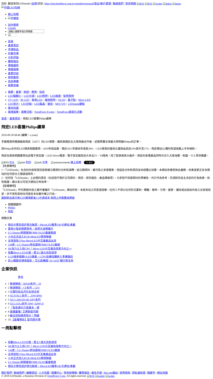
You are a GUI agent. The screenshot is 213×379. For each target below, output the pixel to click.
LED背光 (13, 104)
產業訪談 (13, 73)
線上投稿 (13, 14)
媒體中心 (56, 372)
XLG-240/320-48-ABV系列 (25, 299)
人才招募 (44, 372)
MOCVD (60, 104)
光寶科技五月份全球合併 (24, 291)
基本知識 (13, 108)
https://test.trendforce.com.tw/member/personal (68, 3)
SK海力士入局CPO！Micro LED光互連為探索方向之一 (40, 248)
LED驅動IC (14, 96)
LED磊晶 (39, 104)
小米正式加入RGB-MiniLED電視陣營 (29, 236)
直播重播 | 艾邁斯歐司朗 (24, 311)
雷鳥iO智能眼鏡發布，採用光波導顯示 (30, 228)
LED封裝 (26, 104)
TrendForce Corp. (56, 376)
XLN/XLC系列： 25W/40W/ (26, 295)
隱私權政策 (138, 372)
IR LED (24, 100)
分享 (45, 162)
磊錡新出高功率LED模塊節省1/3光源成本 (25, 197)
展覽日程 (26, 111)
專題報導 (13, 69)
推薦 (10, 92)
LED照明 (42, 96)
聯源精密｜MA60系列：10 (25, 283)
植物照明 (50, 100)
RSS (11, 162)
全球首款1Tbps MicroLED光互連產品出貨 (32, 240)
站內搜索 (13, 24)
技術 (42, 92)
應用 (34, 92)
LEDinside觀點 (76, 104)
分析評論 (13, 57)
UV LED (13, 100)
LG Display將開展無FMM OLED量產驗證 (32, 232)
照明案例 (13, 77)
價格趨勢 (13, 65)
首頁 (10, 41)
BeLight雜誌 (111, 372)
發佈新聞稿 (70, 372)
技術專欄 (13, 81)
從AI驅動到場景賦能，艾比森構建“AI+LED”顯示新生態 (40, 260)
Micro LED (84, 100)
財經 (26, 92)
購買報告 (13, 61)
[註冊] (34, 3)
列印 (28, 162)
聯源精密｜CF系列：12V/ (25, 287)
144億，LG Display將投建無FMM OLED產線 (34, 244)
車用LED (37, 100)
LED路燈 (55, 96)
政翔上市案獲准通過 (63, 197)
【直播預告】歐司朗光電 (26, 319)
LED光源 (29, 96)
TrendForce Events (44, 111)
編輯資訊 (31, 372)
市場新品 (13, 49)
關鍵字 (151, 372)
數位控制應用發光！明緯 (24, 315)
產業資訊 (13, 45)
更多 (20, 277)
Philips (11, 207)
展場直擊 (13, 111)
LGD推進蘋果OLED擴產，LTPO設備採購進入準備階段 (40, 256)
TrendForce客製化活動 (69, 111)
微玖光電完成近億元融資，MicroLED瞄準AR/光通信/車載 (41, 224)
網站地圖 (162, 372)
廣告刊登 (96, 372)
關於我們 (6, 372)
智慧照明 (68, 96)
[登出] (96, 3)
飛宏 (10, 211)
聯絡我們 (118, 3)
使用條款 (125, 372)
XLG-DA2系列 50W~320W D (27, 303)
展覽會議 (13, 85)
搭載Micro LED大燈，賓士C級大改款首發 (32, 252)
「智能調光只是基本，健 (24, 307)
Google (12, 28)
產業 (18, 92)
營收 (50, 104)
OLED (61, 100)
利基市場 (13, 53)
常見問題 (130, 3)
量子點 (72, 100)
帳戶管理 (105, 3)
